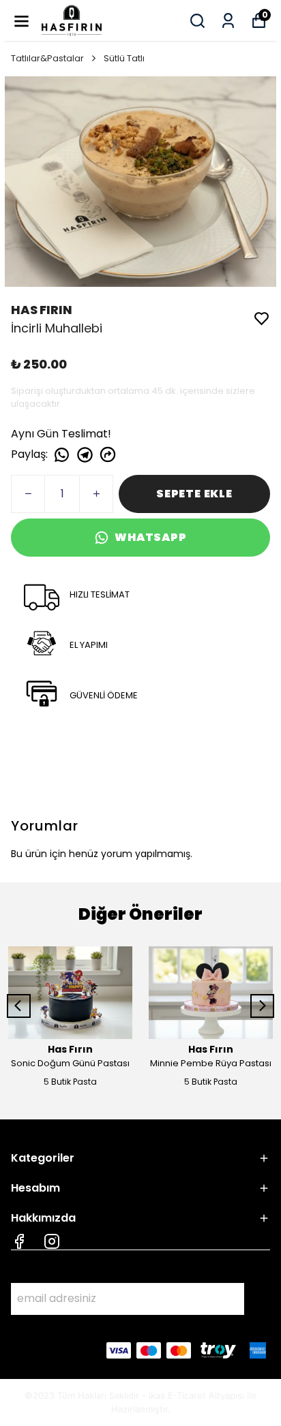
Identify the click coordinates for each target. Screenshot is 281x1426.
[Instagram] (52, 1241)
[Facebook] (19, 1241)
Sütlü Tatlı (124, 58)
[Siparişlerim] (228, 20)
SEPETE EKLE (194, 493)
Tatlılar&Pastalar (47, 58)
